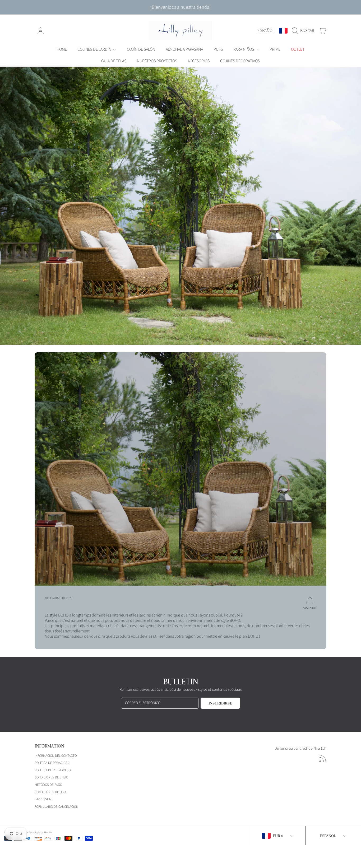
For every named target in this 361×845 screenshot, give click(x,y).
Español (266, 30)
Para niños (244, 49)
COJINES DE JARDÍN (94, 49)
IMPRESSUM (43, 799)
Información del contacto (56, 755)
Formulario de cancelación (56, 806)
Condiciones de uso (50, 792)
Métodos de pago (48, 784)
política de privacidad (52, 762)
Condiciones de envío (51, 777)
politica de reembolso (53, 770)
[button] (304, 30)
